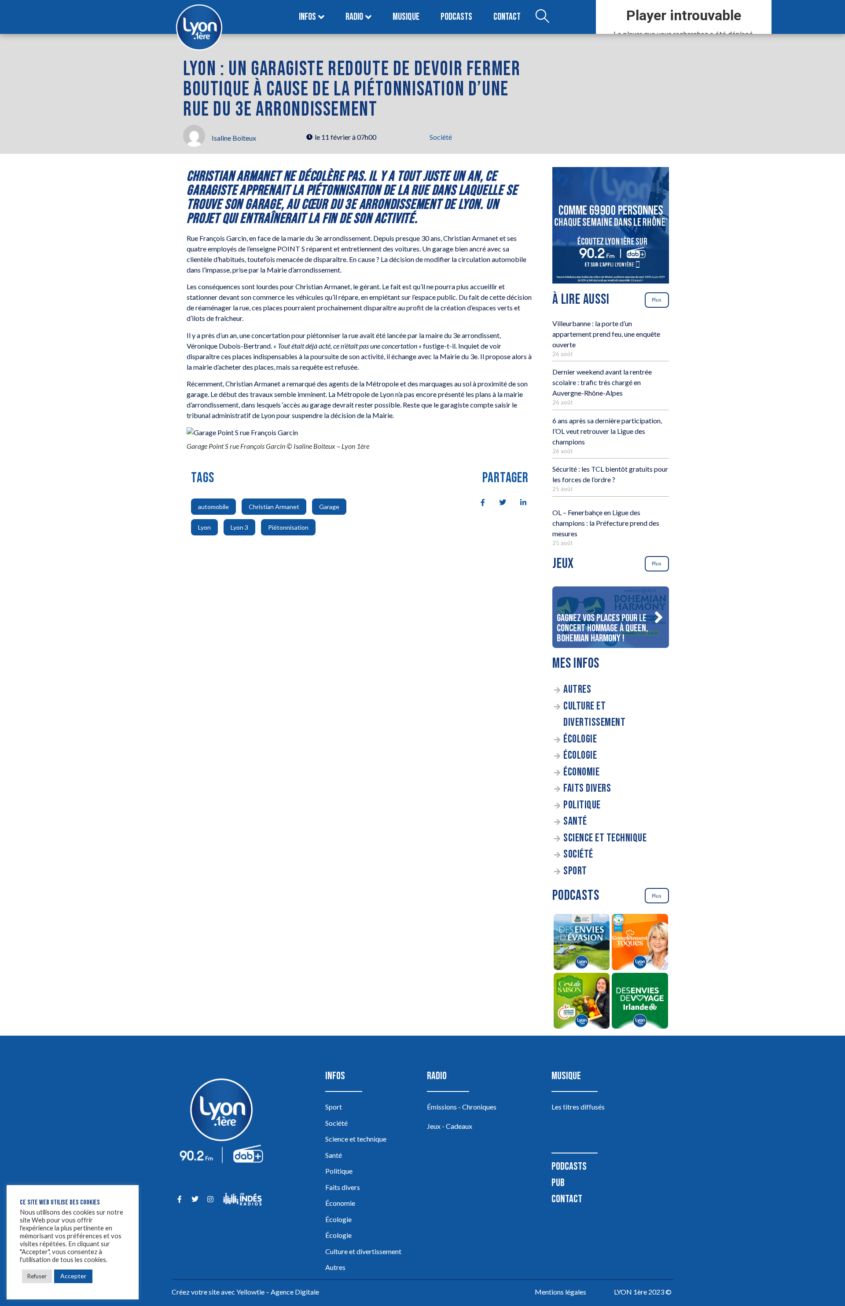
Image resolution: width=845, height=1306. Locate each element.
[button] (658, 617)
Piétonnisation (288, 527)
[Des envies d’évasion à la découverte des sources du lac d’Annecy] (581, 943)
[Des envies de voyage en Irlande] (640, 1002)
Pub (558, 1182)
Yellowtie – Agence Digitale (277, 1292)
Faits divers (587, 788)
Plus (656, 299)
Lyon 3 (239, 527)
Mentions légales (560, 1292)
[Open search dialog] (542, 17)
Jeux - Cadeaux (449, 1126)
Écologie (580, 739)
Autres (577, 689)
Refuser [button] (37, 1276)
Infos (307, 17)
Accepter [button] (73, 1276)
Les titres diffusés (578, 1106)
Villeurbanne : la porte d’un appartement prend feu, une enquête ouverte (606, 334)
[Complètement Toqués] (640, 943)
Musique (406, 17)
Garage (329, 506)
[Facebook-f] (179, 1199)
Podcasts (456, 17)
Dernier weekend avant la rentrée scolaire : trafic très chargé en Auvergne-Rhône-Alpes (602, 382)
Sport (575, 871)
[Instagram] (210, 1199)
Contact (507, 17)
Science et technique (605, 838)
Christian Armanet (274, 506)
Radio (354, 17)
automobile (213, 506)
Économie (581, 772)
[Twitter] (194, 1199)
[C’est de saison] (581, 1002)
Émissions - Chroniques (461, 1106)
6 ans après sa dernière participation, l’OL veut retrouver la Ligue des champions (607, 431)
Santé (575, 821)
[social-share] (478, 501)
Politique (582, 805)
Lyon (204, 527)
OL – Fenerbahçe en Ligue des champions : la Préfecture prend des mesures (605, 523)
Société (441, 137)
